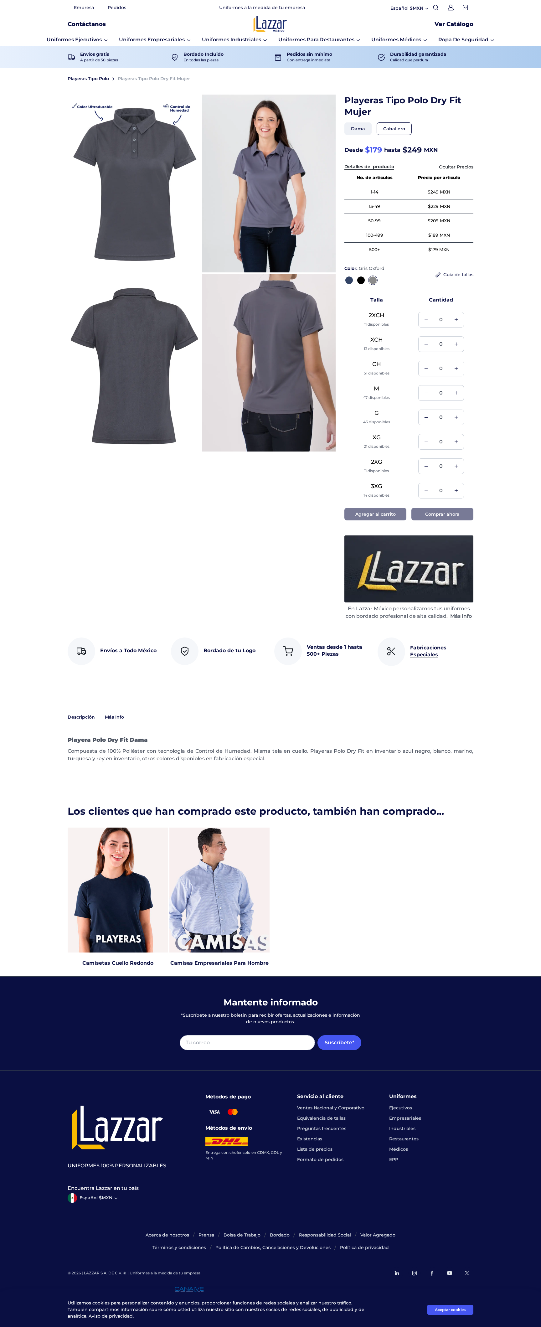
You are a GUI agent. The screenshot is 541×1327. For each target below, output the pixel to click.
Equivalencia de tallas (321, 1118)
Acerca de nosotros (167, 1235)
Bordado (280, 1235)
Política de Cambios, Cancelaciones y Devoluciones (273, 1247)
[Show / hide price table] (456, 167)
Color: (364, 268)
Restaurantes (404, 1139)
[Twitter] (467, 1273)
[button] (77, 40)
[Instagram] (414, 1273)
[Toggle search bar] (435, 7)
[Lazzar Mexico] (270, 24)
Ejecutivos (400, 1108)
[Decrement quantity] (426, 319)
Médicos (398, 1149)
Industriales (402, 1128)
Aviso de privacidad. (111, 1316)
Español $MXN (96, 1197)
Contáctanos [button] (87, 24)
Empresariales (405, 1118)
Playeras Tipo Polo (88, 78)
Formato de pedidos (320, 1159)
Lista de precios (314, 1149)
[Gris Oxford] (373, 280)
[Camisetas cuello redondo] (118, 890)
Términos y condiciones (179, 1247)
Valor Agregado (377, 1235)
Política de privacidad (364, 1247)
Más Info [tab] (114, 717)
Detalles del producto (369, 166)
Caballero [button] (394, 129)
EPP (393, 1159)
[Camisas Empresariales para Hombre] (219, 890)
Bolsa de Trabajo (242, 1235)
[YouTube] (449, 1273)
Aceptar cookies (450, 1309)
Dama (358, 129)
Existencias (309, 1139)
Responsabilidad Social (325, 1235)
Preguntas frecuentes (321, 1128)
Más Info (461, 616)
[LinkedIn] (397, 1273)
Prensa (206, 1235)
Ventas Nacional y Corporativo (330, 1108)
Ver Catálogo (454, 24)
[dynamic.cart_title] (465, 7)
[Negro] (361, 280)
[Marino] (349, 280)
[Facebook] (432, 1273)
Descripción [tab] (81, 717)
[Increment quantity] (456, 319)
